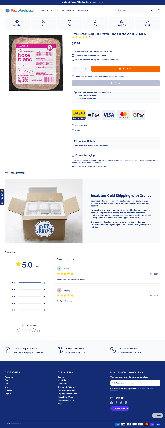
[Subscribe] (157, 383)
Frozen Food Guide (66, 400)
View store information (87, 99)
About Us (62, 380)
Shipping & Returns (66, 387)
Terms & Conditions (95, 77)
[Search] (119, 10)
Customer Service (128, 348)
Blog (60, 404)
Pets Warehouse (16, 423)
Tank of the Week (65, 397)
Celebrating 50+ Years (25, 348)
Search (61, 377)
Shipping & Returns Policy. (116, 77)
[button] (159, 10)
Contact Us (62, 383)
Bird (6, 387)
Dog (6, 380)
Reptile (8, 394)
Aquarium (9, 377)
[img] (80, 37)
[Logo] (20, 10)
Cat (6, 383)
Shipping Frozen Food (67, 394)
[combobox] (132, 10)
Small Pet (9, 390)
